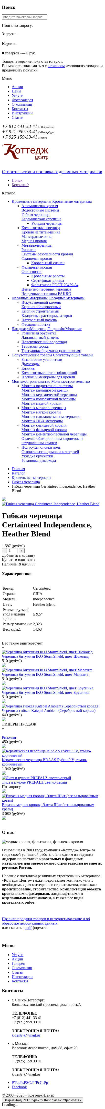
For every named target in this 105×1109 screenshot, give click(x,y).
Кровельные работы (48, 276)
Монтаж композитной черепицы (48, 399)
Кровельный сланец (48, 263)
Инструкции (22, 113)
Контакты (20, 109)
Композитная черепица (40, 228)
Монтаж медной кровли (41, 403)
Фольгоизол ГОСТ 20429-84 (54, 285)
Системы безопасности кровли (47, 254)
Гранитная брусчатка (38, 333)
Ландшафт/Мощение (29, 329)
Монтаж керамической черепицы (49, 395)
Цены (16, 91)
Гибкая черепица (35, 214)
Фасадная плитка (35, 324)
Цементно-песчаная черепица (46, 289)
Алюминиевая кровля (39, 206)
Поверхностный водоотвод (44, 342)
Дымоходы (30, 364)
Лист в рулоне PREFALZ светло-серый (34, 782)
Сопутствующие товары (32, 355)
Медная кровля (34, 241)
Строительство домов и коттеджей (50, 452)
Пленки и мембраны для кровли (48, 377)
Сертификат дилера (47, 280)
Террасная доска (35, 346)
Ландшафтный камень (40, 337)
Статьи (17, 117)
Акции (17, 87)
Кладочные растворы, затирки (46, 315)
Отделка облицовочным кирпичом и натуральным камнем (52, 440)
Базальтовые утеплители (41, 359)
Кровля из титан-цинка (40, 232)
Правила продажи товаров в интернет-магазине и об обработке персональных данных (46, 921)
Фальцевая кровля (36, 267)
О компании (22, 104)
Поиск (17, 180)
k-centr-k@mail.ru (26, 1035)
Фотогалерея (22, 100)
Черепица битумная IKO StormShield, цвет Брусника (45, 692)
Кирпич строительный (40, 311)
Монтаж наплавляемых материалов (51, 416)
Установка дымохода (38, 460)
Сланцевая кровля (36, 258)
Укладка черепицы (47, 223)
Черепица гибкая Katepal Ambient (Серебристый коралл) (48, 710)
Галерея (18, 963)
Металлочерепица (36, 245)
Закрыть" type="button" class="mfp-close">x (42, 1100)
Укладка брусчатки (37, 456)
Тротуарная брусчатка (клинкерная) (51, 351)
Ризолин (28, 250)
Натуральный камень (39, 320)
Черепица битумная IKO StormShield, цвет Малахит (45, 674)
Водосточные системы (40, 210)
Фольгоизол (31, 272)
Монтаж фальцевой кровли (44, 430)
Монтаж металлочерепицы (43, 408)
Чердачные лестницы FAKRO (46, 294)
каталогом (56, 66)
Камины (28, 368)
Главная (18, 469)
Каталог (18, 473)
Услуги (17, 95)
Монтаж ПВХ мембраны (42, 421)
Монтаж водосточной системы (47, 386)
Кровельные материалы (31, 201)
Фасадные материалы (30, 298)
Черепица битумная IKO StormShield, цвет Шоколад (45, 656)
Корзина (20, 185)
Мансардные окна (36, 236)
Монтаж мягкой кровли (41, 412)
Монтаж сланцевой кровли (44, 425)
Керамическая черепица (41, 219)
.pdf (28, 928)
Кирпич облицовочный (41, 307)
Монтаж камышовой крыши (45, 390)
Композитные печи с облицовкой (49, 373)
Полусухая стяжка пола (41, 447)
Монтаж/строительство (31, 381)
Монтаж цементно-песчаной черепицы (54, 434)
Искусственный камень (41, 302)
